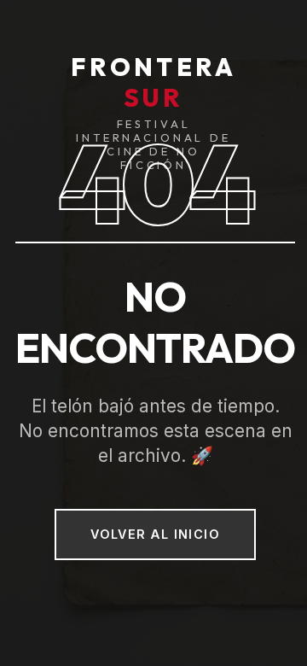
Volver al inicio (155, 534)
